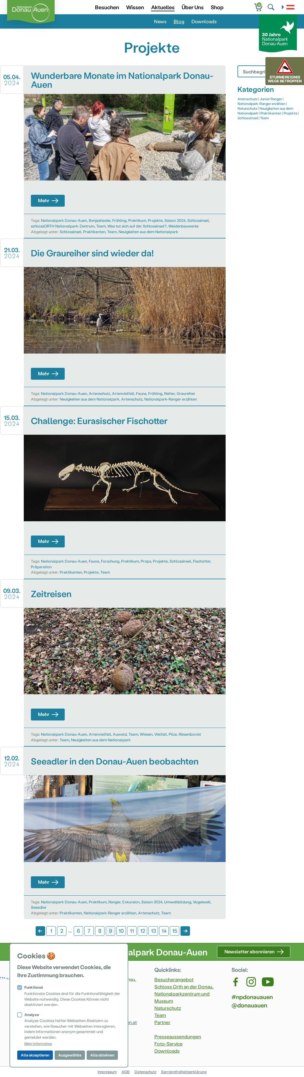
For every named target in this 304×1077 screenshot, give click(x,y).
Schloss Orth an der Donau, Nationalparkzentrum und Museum (183, 994)
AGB (125, 1071)
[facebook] (236, 982)
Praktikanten (94, 231)
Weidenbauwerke (183, 226)
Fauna (141, 393)
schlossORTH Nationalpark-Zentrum (62, 226)
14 (164, 930)
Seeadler (39, 907)
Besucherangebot (174, 979)
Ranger (114, 901)
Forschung (110, 561)
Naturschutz (247, 108)
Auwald (120, 734)
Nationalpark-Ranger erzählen (170, 399)
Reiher (169, 393)
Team (101, 226)
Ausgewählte (69, 1055)
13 (153, 930)
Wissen (135, 7)
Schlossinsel (198, 220)
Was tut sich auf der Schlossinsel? (137, 226)
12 (142, 930)
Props (146, 561)
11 (132, 930)
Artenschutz (99, 393)
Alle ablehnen (102, 1055)
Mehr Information (38, 1043)
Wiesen (146, 734)
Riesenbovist (190, 734)
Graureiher (186, 393)
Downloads (204, 21)
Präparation (41, 566)
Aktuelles (163, 7)
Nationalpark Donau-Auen (64, 220)
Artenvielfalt (123, 393)
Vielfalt (160, 734)
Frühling (119, 220)
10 (121, 930)
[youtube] (268, 982)
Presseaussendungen (177, 1036)
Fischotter (201, 561)
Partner (162, 1022)
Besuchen (107, 7)
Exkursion (131, 901)
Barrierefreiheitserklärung (184, 1071)
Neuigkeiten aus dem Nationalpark (148, 231)
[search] (271, 7)
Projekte (155, 220)
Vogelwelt (201, 901)
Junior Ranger (271, 99)
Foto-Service (168, 1043)
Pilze (173, 734)
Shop (217, 7)
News (160, 21)
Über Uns (193, 7)
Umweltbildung (177, 901)
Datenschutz (145, 1071)
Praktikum (137, 220)
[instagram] (251, 982)
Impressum (107, 1071)
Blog (179, 21)
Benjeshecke (99, 220)
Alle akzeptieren (35, 1055)
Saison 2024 (175, 220)
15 (174, 930)
